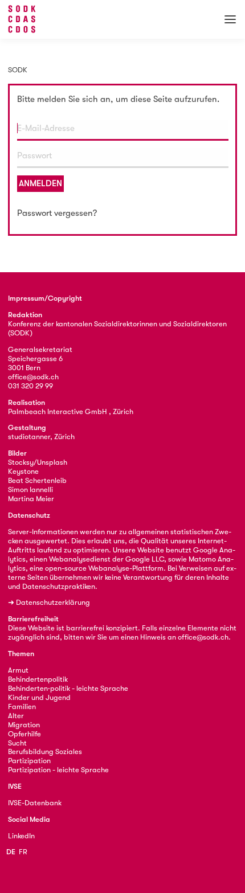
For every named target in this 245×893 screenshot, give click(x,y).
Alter (16, 715)
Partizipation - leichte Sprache (58, 769)
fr (23, 851)
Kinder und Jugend (39, 697)
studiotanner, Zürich (41, 436)
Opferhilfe (24, 734)
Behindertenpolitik (38, 679)
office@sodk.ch (33, 376)
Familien (22, 706)
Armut (18, 670)
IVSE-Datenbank (35, 802)
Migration (24, 724)
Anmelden (40, 183)
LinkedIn (21, 835)
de (10, 851)
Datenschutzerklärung (53, 602)
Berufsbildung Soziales (45, 751)
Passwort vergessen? (57, 213)
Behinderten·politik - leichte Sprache (68, 688)
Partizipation (29, 760)
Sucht (17, 743)
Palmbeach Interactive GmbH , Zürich (70, 411)
